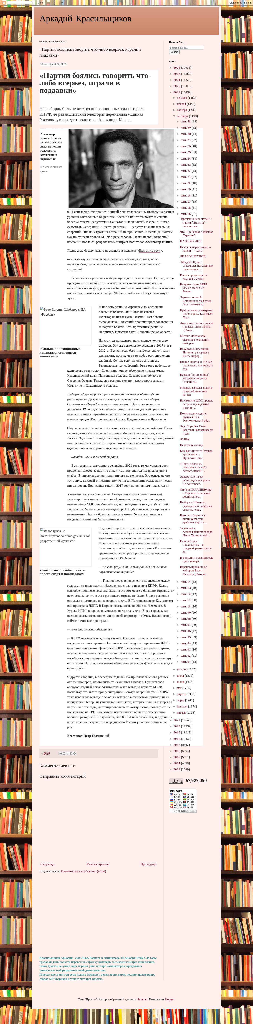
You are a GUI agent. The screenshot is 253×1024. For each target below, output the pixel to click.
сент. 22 (186, 171)
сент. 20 (186, 183)
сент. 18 (186, 195)
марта (181, 700)
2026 (177, 67)
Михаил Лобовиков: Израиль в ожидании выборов (194, 340)
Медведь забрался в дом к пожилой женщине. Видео (196, 391)
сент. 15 (186, 214)
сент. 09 (186, 612)
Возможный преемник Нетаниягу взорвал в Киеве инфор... (194, 353)
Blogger (170, 999)
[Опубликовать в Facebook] (71, 753)
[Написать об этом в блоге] (64, 753)
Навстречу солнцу (191, 445)
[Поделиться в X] (67, 753)
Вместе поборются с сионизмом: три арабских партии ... (193, 519)
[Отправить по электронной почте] (60, 753)
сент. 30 (186, 121)
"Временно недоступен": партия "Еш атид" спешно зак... (195, 223)
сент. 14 (186, 582)
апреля (181, 694)
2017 (177, 745)
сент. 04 (186, 643)
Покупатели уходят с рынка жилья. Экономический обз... (195, 417)
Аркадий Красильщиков (85, 18)
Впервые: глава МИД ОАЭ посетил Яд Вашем (193, 288)
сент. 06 (186, 631)
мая (179, 688)
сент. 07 (186, 625)
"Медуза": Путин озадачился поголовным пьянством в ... (196, 266)
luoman (142, 999)
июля (180, 675)
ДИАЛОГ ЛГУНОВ (192, 256)
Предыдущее (149, 864)
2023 (177, 86)
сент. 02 (186, 655)
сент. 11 (186, 600)
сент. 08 (186, 618)
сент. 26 (186, 146)
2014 (177, 763)
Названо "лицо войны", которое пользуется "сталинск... (194, 378)
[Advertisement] (98, 915)
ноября (182, 104)
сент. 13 (186, 588)
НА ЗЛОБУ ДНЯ (190, 241)
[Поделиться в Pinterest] (74, 753)
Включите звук (149, 250)
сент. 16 (186, 208)
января (181, 712)
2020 (177, 726)
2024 (177, 80)
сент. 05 (186, 637)
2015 (177, 757)
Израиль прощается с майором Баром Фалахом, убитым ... (193, 571)
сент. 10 (186, 606)
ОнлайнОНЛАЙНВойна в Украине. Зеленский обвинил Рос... (195, 493)
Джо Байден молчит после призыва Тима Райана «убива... (196, 327)
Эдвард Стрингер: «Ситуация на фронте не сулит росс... (195, 480)
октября (182, 110)
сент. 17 (186, 201)
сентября (183, 116)
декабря (182, 97)
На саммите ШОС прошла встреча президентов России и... (196, 404)
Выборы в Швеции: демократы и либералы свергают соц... (196, 506)
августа (182, 669)
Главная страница (98, 864)
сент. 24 (186, 158)
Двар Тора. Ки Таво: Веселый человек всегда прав (196, 430)
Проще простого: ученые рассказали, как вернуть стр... (196, 366)
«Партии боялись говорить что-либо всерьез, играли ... (193, 468)
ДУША (184, 439)
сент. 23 (186, 164)
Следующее (47, 864)
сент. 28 (186, 134)
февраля (182, 706)
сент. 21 (186, 177)
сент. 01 (186, 662)
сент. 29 (186, 128)
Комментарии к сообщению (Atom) (83, 871)
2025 (177, 74)
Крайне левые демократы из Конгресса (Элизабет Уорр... (196, 314)
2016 (177, 751)
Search (174, 51)
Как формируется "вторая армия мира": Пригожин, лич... (196, 455)
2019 (177, 732)
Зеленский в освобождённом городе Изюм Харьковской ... (196, 532)
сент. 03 (186, 649)
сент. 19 (186, 189)
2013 (177, 769)
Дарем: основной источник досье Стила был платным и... (195, 301)
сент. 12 (186, 594)
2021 (177, 720)
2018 (177, 739)
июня (181, 682)
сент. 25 (186, 152)
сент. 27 (186, 140)
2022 (177, 92)
